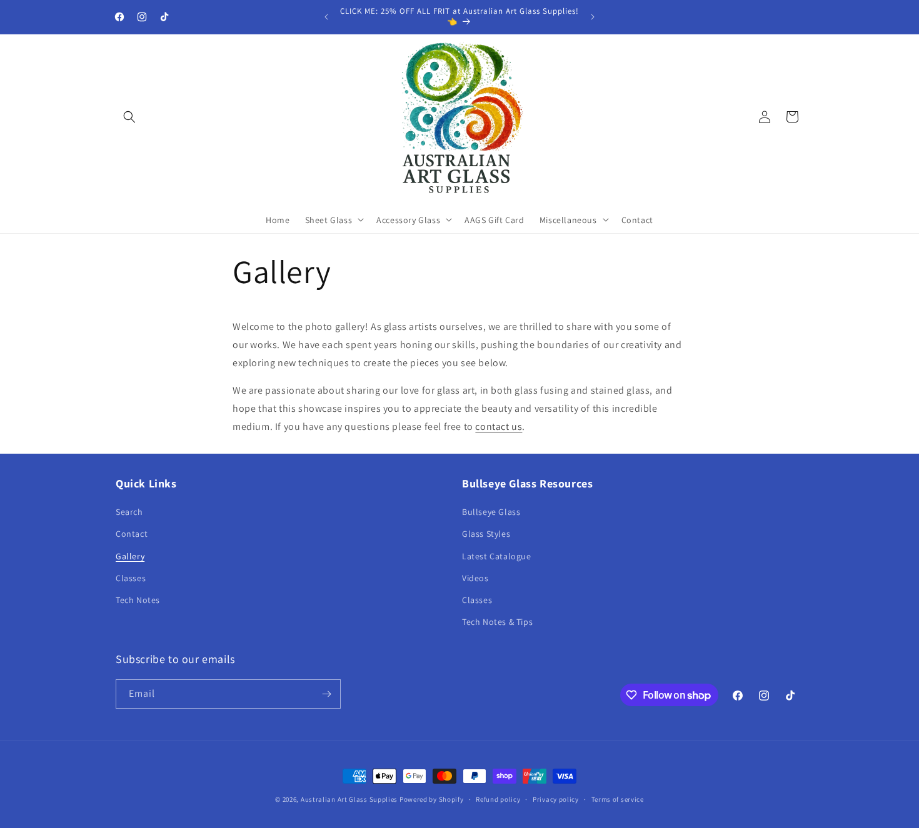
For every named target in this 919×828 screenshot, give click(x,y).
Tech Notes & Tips (497, 621)
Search (129, 511)
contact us (498, 426)
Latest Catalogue (496, 556)
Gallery (130, 556)
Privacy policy (556, 799)
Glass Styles (486, 533)
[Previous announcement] (326, 17)
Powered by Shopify (431, 799)
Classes (131, 578)
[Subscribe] (326, 694)
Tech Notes (138, 600)
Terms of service (617, 799)
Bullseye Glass (491, 511)
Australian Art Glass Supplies (349, 799)
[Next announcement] (592, 17)
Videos (475, 578)
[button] (129, 117)
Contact (132, 533)
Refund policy (498, 799)
